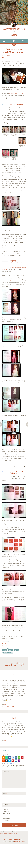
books (4, 650)
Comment (6, 772)
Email (5, 799)
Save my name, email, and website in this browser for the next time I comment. (6, 814)
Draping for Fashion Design (16, 93)
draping (10, 650)
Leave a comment (8, 58)
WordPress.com (19, 841)
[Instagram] (12, 35)
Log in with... (5, 755)
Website (5, 804)
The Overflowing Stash (14, 29)
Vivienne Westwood (8, 652)
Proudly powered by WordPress (13, 839)
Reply (5, 704)
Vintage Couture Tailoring (16, 472)
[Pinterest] (15, 35)
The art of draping (16, 104)
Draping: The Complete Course (16, 261)
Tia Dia (14, 718)
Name (5, 793)
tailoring (17, 650)
